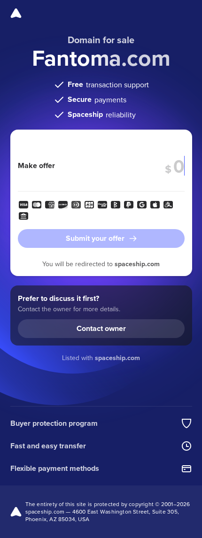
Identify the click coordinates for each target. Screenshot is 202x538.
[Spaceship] (16, 13)
